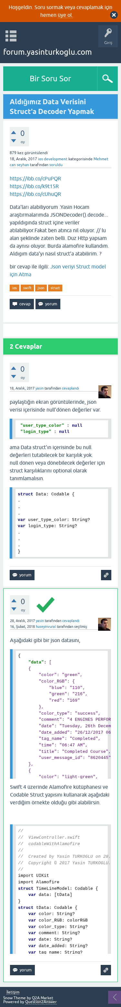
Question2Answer (41, 1002)
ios (14, 288)
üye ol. (65, 15)
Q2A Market (42, 998)
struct (55, 288)
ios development (52, 159)
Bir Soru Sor (50, 78)
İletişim (12, 992)
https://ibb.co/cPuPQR (35, 178)
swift (27, 288)
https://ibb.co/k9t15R (34, 186)
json (41, 288)
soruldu (56, 165)
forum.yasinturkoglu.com (47, 52)
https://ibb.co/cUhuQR (35, 194)
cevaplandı (70, 388)
